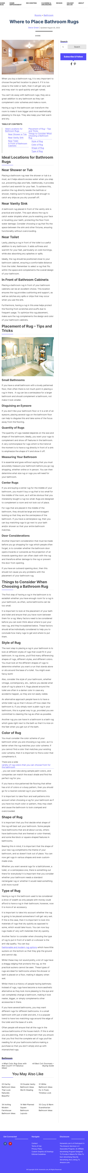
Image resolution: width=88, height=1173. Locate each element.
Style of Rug (37, 141)
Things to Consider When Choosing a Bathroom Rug (40, 136)
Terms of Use (36, 1146)
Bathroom (48, 15)
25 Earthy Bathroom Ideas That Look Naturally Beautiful (8, 1090)
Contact (35, 1143)
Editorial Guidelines (39, 1154)
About (81, 3)
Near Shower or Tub (17, 134)
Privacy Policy (37, 1149)
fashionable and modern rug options (19, 947)
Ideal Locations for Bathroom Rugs (13, 130)
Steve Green (33, 28)
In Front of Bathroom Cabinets (17, 145)
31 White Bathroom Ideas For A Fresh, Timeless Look (45, 1088)
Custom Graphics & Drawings (42, 1152)
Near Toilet (13, 141)
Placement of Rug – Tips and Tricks (40, 130)
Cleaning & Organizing (46, 4)
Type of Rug (37, 151)
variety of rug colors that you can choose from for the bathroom (26, 766)
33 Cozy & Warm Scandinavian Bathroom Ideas (46, 1107)
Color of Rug (37, 145)
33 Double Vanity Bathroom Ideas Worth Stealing (27, 1087)
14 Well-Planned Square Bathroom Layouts (27, 1108)
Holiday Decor (70, 4)
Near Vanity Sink (15, 138)
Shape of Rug (38, 148)
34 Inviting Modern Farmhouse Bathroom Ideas (8, 1108)
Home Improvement (16, 4)
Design (59, 3)
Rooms (38, 15)
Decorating (31, 3)
